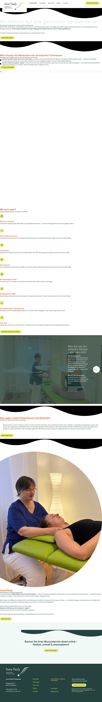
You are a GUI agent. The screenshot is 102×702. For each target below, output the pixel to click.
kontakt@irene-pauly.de (13, 691)
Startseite (34, 3)
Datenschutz (55, 691)
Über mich (51, 3)
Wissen (59, 3)
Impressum (54, 688)
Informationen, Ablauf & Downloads (58, 679)
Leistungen (42, 3)
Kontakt (65, 3)
